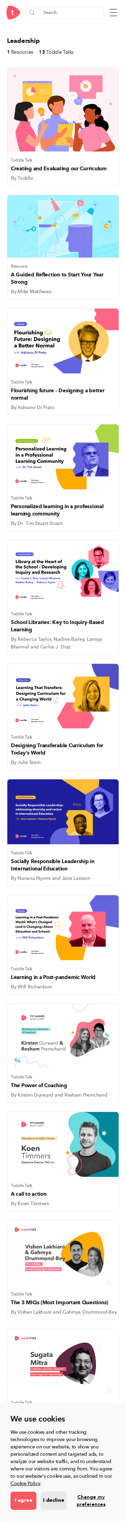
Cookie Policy (25, 1483)
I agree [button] (23, 1500)
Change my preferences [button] (91, 1500)
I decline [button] (53, 1500)
